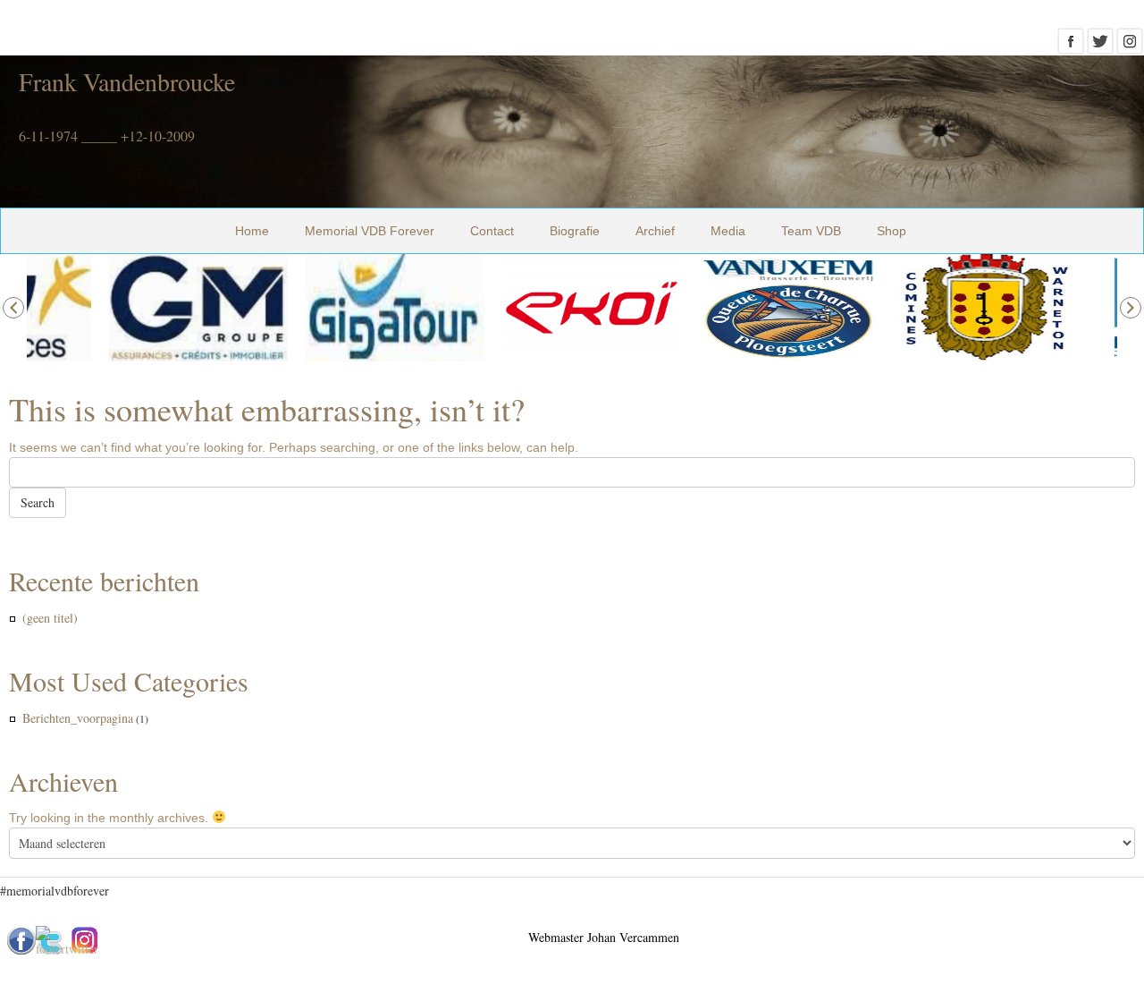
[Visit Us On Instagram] (1129, 46)
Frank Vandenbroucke (127, 81)
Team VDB (811, 231)
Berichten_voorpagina (77, 717)
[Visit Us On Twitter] (1100, 46)
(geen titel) (50, 617)
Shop (891, 231)
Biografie (575, 231)
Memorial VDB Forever (369, 231)
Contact (492, 231)
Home (252, 231)
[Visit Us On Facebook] (1070, 46)
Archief (655, 231)
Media (728, 231)
